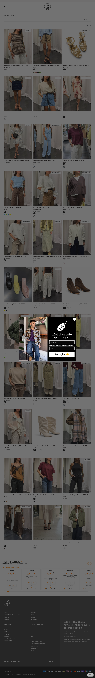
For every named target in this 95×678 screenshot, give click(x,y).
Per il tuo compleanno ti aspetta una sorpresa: (61, 345)
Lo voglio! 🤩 (62, 354)
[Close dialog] (74, 319)
